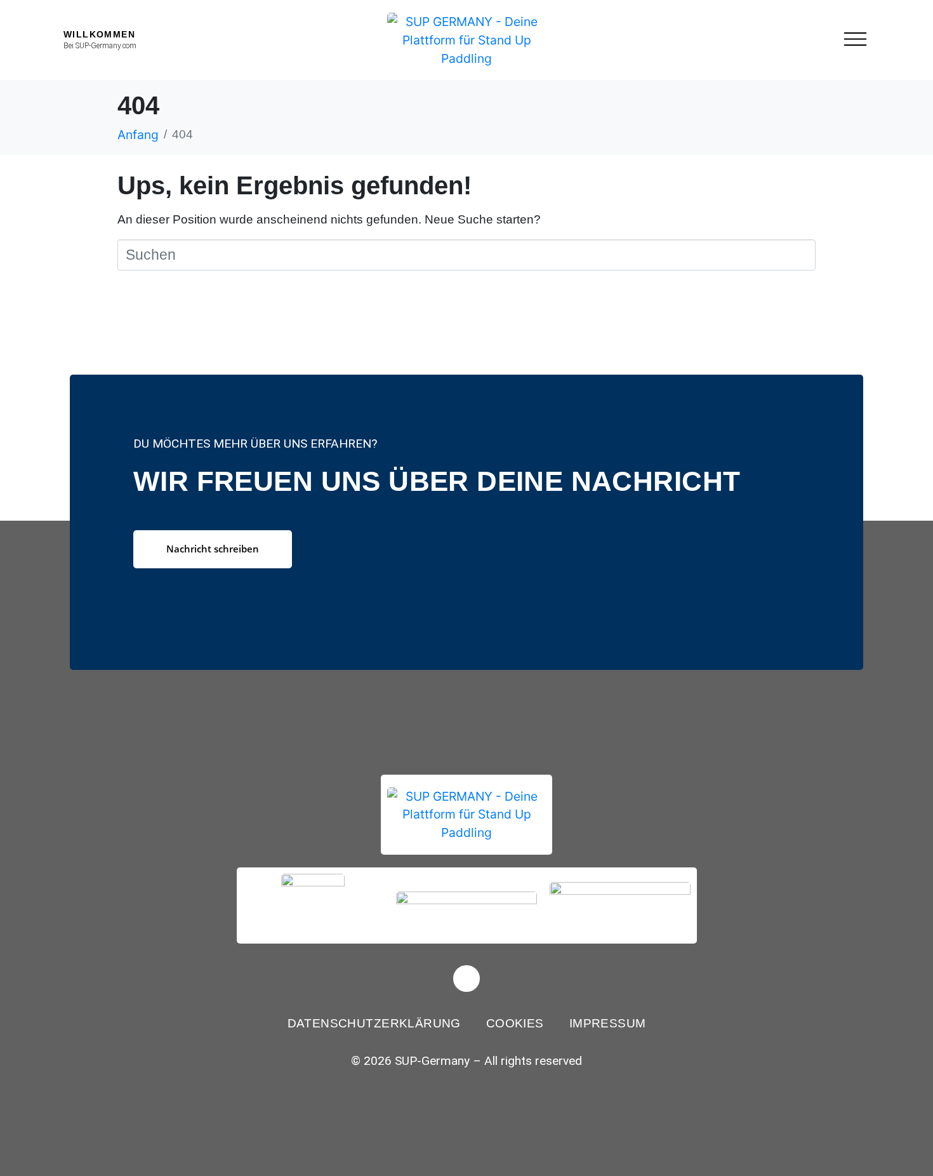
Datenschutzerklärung (374, 1023)
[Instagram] (466, 978)
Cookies (515, 1023)
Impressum (607, 1023)
